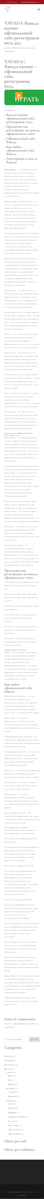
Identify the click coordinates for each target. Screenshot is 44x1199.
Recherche (34, 1039)
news (31, 48)
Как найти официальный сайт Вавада (20, 150)
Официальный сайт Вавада (20, 140)
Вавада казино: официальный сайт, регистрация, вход (20, 118)
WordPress (22, 1195)
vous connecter (19, 1023)
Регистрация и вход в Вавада (21, 160)
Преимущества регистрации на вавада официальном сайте (22, 130)
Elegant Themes (20, 1192)
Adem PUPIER (12, 48)
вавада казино (10, 169)
